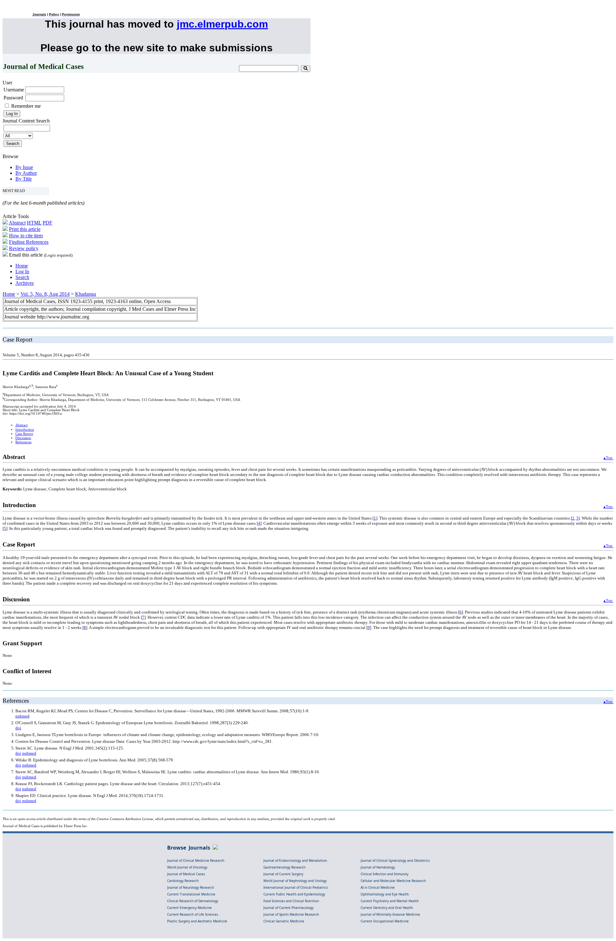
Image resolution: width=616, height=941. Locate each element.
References (23, 442)
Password (13, 97)
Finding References (28, 242)
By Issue (24, 167)
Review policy (23, 248)
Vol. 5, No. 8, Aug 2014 (45, 294)
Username (14, 89)
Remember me (26, 106)
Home (21, 265)
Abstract (17, 222)
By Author (26, 173)
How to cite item (26, 235)
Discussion (23, 438)
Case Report (24, 434)
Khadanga (85, 294)
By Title (23, 179)
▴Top (608, 457)
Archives (24, 283)
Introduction (24, 429)
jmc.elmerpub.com (222, 24)
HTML (34, 222)
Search (22, 277)
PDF (47, 222)
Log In (22, 271)
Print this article (24, 229)
